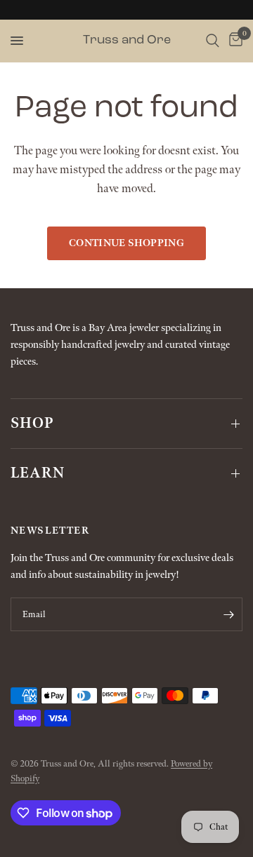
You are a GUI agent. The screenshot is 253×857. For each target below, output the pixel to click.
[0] (233, 41)
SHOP (32, 423)
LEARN (38, 473)
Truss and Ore (127, 40)
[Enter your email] (228, 614)
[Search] (212, 41)
